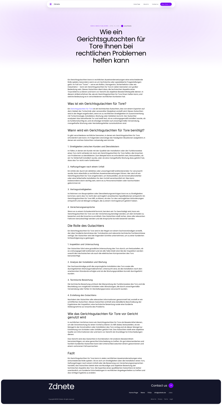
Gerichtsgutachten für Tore (82, 109)
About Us (153, 399)
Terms (166, 399)
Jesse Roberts (127, 26)
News (143, 392)
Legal (171, 399)
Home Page (133, 392)
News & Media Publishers (99, 26)
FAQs (150, 392)
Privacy (160, 399)
